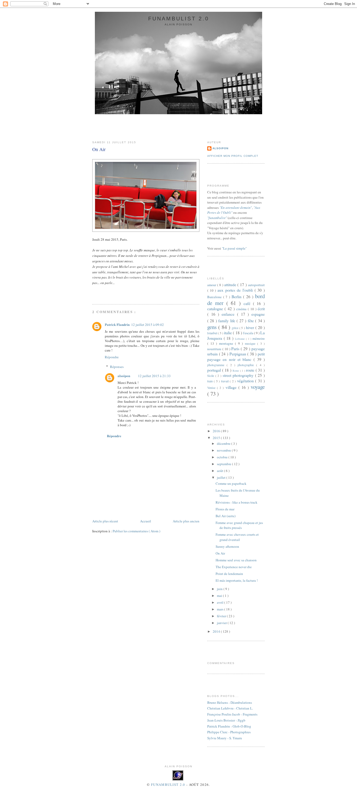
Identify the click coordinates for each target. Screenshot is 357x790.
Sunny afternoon (227, 546)
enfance (229, 314)
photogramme (217, 365)
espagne (258, 314)
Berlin (237, 296)
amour (212, 284)
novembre (224, 450)
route (251, 370)
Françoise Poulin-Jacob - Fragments (232, 714)
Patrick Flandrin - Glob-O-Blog (229, 726)
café (248, 303)
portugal (214, 370)
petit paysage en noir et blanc (236, 356)
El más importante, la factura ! (237, 580)
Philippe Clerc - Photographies (229, 732)
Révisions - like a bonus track (236, 502)
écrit (261, 308)
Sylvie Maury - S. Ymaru (224, 738)
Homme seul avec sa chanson (236, 560)
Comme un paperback (231, 483)
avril (220, 602)
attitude (231, 284)
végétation (246, 380)
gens (212, 327)
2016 (217, 431)
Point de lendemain (229, 573)
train (210, 381)
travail (225, 381)
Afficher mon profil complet (232, 155)
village (232, 387)
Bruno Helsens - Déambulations (229, 702)
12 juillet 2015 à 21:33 (154, 375)
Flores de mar (225, 509)
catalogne (215, 308)
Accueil (145, 521)
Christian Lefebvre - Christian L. (230, 708)
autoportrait (256, 284)
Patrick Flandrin (117, 324)
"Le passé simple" (234, 248)
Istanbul (212, 333)
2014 (217, 631)
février (222, 616)
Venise (212, 388)
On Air (99, 149)
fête (251, 320)
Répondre (112, 357)
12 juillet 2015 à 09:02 (147, 324)
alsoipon (124, 375)
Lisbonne (240, 339)
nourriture (214, 349)
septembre (224, 464)
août (220, 470)
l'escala (248, 333)
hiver (250, 327)
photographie (247, 365)
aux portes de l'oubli (236, 290)
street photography (239, 375)
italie (228, 332)
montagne (227, 343)
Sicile (211, 376)
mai (220, 595)
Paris (236, 348)
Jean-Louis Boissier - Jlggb (226, 720)
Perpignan (238, 353)
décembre (224, 443)
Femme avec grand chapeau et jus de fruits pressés (239, 525)
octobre (222, 457)
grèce (235, 328)
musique (251, 343)
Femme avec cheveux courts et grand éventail (237, 537)
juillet (221, 477)
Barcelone (215, 297)
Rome (236, 370)
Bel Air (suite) (225, 516)
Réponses (117, 366)
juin (220, 588)
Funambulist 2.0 (178, 18)
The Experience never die (234, 566)
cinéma (242, 309)
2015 (217, 437)
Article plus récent (105, 521)
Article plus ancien (186, 521)
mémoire (258, 338)
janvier (222, 622)
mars (220, 609)
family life (227, 320)
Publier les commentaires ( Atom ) (136, 531)
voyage (258, 386)
